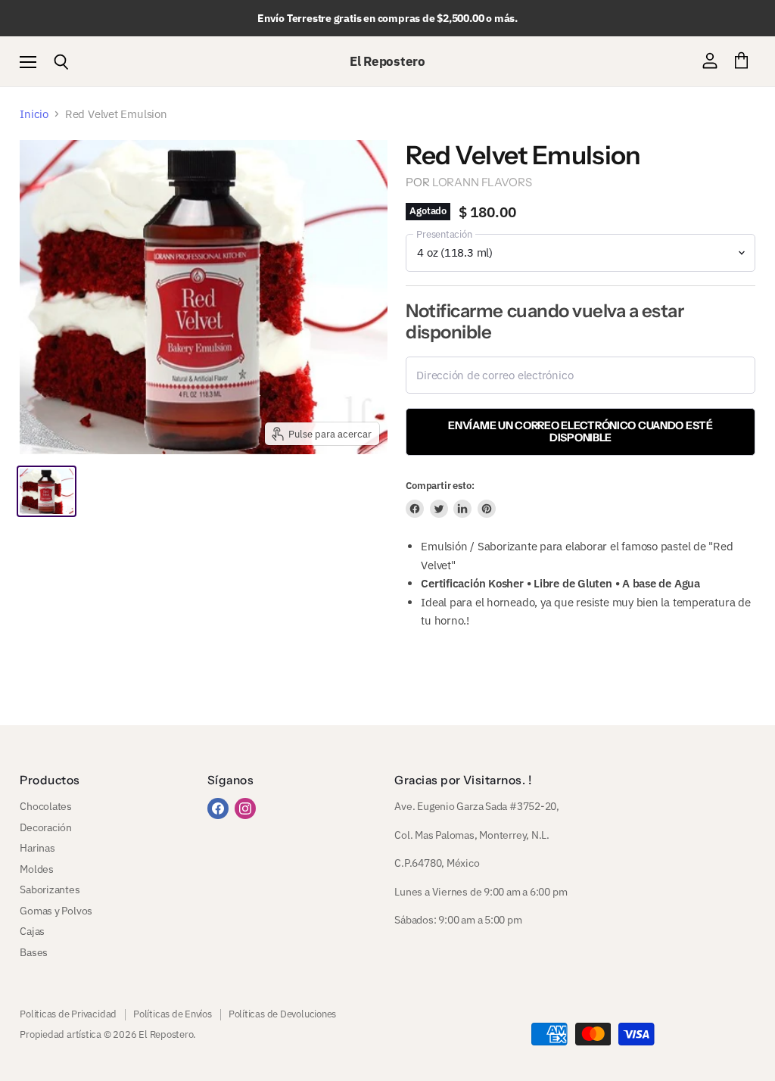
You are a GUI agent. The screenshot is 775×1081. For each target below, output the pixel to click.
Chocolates (46, 806)
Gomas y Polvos (56, 910)
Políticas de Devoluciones (282, 1014)
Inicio (34, 113)
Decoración (46, 827)
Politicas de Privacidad (68, 1014)
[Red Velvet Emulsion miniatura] (46, 491)
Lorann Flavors (482, 182)
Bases (34, 952)
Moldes (37, 869)
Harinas (37, 848)
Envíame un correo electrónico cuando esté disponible (580, 431)
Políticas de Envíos (172, 1014)
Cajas (32, 931)
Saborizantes (49, 889)
